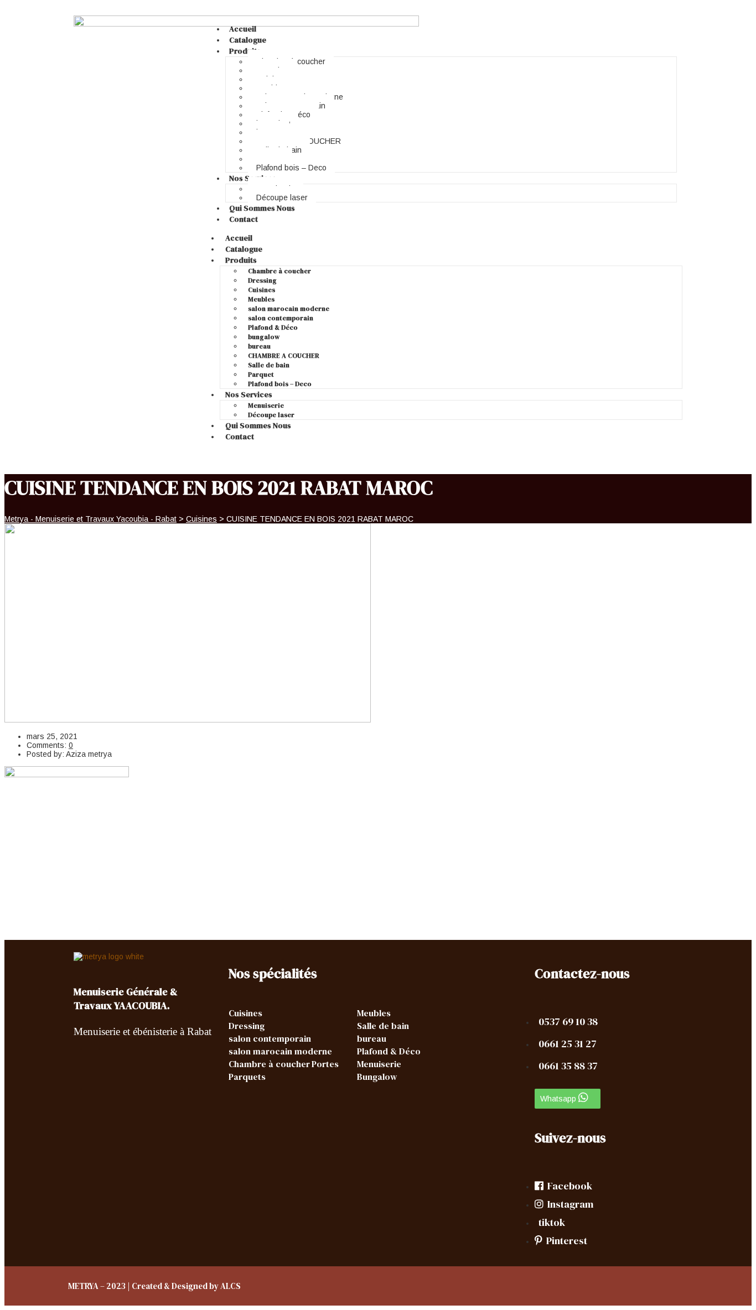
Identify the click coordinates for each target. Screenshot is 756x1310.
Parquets (247, 1076)
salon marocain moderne (288, 308)
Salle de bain (268, 365)
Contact (243, 219)
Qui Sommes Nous (262, 208)
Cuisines (261, 289)
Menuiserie (266, 405)
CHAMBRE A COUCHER (283, 355)
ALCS (230, 1286)
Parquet (261, 374)
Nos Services (248, 394)
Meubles (261, 299)
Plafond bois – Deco (291, 167)
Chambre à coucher (279, 271)
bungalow (263, 336)
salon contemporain (280, 318)
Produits (245, 50)
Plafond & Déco (273, 327)
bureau (259, 346)
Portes (325, 1064)
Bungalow (377, 1076)
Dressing (262, 280)
